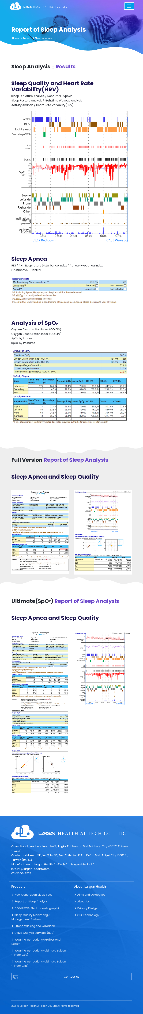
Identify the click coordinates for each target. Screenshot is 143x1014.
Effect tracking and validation (34, 926)
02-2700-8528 (21, 873)
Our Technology (88, 915)
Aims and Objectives (91, 895)
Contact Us (71, 977)
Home (16, 38)
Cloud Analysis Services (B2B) (34, 933)
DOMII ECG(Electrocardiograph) (36, 908)
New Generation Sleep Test (33, 895)
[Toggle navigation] (129, 6)
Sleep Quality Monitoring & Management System (31, 917)
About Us (83, 901)
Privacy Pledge (87, 908)
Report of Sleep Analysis (31, 901)
